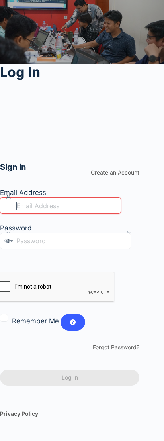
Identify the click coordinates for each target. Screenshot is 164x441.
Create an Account (115, 172)
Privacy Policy (19, 413)
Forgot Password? (116, 347)
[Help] (73, 322)
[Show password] (5, 257)
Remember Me (35, 321)
